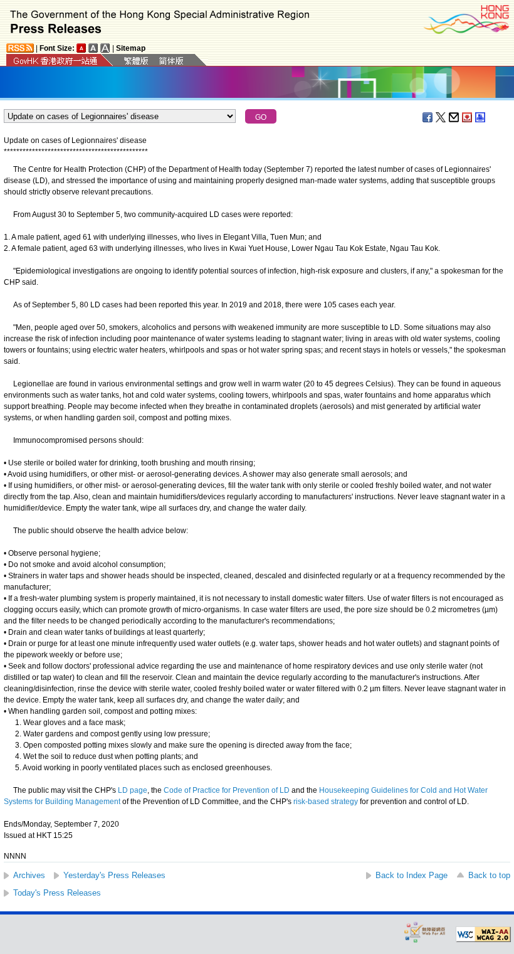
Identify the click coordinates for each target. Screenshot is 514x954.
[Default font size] (81, 48)
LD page (132, 790)
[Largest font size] (105, 48)
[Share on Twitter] (441, 117)
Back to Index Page (411, 875)
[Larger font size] (93, 48)
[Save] (467, 117)
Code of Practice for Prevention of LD (227, 790)
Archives (29, 875)
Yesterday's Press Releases (114, 875)
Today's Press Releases (57, 893)
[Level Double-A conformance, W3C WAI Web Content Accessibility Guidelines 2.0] (483, 934)
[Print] (480, 117)
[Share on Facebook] (428, 117)
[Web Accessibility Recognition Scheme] (425, 932)
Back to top (489, 875)
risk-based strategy (325, 801)
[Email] (454, 117)
